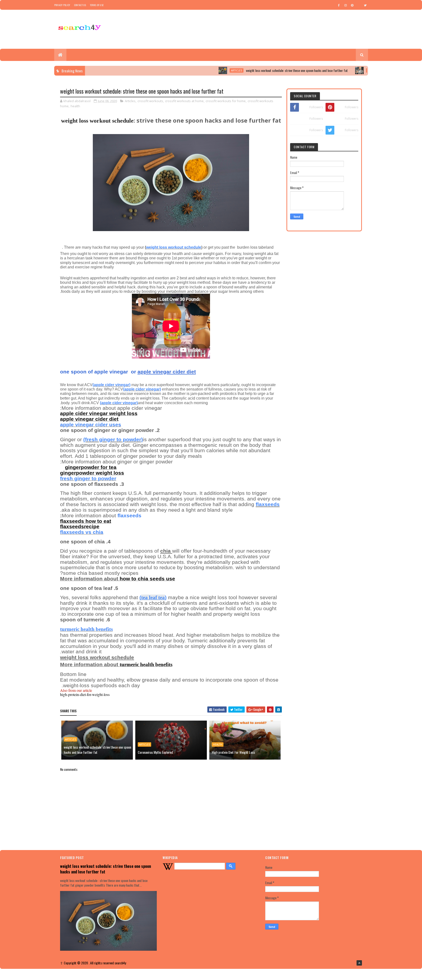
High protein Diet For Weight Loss (233, 752)
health (75, 106)
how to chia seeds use (147, 579)
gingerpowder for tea (90, 467)
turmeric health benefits (146, 664)
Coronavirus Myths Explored (155, 752)
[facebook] (339, 5)
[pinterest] (352, 5)
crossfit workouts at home (184, 101)
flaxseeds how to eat (85, 521)
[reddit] (358, 5)
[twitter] (365, 5)
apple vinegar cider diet (89, 419)
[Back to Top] (359, 963)
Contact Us (80, 5)
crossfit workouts (150, 101)
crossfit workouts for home (226, 101)
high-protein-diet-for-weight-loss (85, 694)
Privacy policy (62, 5)
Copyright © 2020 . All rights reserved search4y (95, 962)
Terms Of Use (97, 5)
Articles (213, 70)
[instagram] (345, 5)
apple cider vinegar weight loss (98, 413)
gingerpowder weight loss (92, 473)
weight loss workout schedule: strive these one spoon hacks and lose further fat (274, 70)
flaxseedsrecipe (79, 526)
